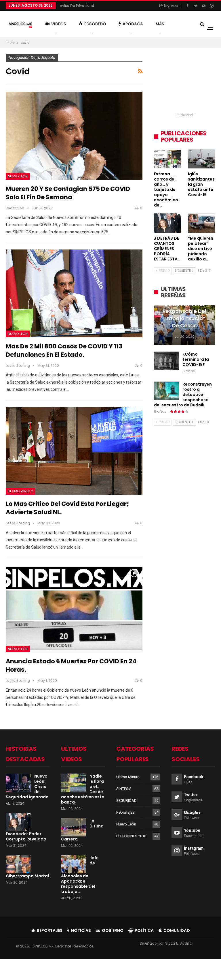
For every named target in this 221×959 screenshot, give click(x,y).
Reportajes (125, 812)
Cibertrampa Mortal (27, 876)
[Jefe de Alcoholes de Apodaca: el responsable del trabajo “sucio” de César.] (73, 864)
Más (160, 24)
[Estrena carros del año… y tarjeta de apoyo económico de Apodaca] (167, 158)
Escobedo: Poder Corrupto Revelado (26, 836)
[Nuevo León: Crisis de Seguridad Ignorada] (18, 783)
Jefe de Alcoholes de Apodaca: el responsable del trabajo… (80, 875)
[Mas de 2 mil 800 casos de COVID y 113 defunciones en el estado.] (74, 293)
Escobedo (95, 24)
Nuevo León (18, 176)
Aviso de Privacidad (77, 5)
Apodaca (133, 24)
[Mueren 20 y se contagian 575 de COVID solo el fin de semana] (74, 136)
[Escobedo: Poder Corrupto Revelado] (18, 822)
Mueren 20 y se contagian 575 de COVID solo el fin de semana (68, 193)
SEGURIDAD (126, 800)
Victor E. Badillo (178, 943)
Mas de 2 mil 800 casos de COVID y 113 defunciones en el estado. (64, 350)
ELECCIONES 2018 (131, 836)
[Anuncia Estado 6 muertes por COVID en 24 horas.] (74, 608)
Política (144, 930)
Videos (58, 24)
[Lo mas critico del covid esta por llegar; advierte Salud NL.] (74, 451)
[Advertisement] (184, 83)
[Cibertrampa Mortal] (18, 864)
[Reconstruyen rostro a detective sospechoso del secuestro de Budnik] (166, 391)
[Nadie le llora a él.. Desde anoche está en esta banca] (73, 783)
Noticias (81, 930)
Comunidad (176, 930)
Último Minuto (20, 491)
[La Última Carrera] (73, 827)
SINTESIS (124, 789)
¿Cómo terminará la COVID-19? (195, 359)
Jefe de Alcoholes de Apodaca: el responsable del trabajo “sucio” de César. (184, 311)
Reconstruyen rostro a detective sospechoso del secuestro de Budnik (183, 394)
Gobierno (112, 930)
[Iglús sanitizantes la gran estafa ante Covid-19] (201, 158)
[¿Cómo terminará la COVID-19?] (166, 361)
